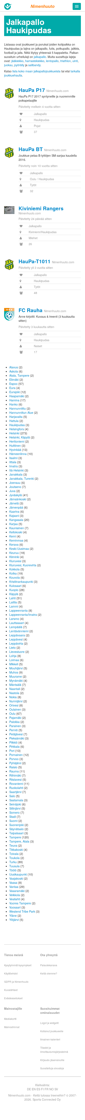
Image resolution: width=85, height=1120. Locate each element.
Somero (14, 812)
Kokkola (14, 569)
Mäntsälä (15, 685)
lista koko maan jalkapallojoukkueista (36, 71)
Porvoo (14, 759)
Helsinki (14, 433)
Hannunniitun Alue (21, 412)
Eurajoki (14, 392)
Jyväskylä (15, 495)
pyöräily (19, 65)
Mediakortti (10, 1018)
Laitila (13, 602)
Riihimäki (15, 775)
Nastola (14, 693)
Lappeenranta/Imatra (23, 614)
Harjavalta (15, 417)
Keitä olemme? (48, 973)
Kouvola (14, 577)
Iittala (12, 462)
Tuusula (14, 866)
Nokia (13, 697)
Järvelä (14, 503)
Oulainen (15, 709)
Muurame (15, 676)
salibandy (34, 65)
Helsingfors (16, 429)
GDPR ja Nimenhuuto (16, 981)
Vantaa (13, 887)
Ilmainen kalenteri (50, 1039)
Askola (13, 371)
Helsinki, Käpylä (19, 437)
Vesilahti (14, 899)
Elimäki (14, 379)
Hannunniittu (17, 408)
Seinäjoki (15, 804)
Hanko (13, 404)
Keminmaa (16, 540)
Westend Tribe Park (22, 911)
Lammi (13, 606)
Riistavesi (15, 779)
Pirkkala (14, 746)
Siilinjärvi (15, 808)
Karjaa (13, 524)
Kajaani (14, 516)
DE (29, 1089)
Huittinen (15, 445)
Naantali (14, 689)
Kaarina (14, 511)
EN (34, 1089)
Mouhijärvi (16, 668)
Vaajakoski (16, 878)
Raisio (13, 767)
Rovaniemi (16, 784)
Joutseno (15, 487)
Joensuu (14, 483)
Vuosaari (15, 907)
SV (56, 1089)
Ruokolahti (16, 788)
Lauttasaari (16, 623)
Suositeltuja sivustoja (52, 1068)
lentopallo (52, 61)
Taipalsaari (16, 833)
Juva (12, 491)
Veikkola (14, 895)
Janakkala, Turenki (21, 478)
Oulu (12, 713)
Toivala (14, 854)
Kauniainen (16, 528)
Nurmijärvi (15, 701)
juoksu (8, 65)
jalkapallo (40, 57)
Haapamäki (16, 396)
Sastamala (16, 800)
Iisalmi (13, 458)
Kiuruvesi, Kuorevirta (22, 565)
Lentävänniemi (18, 631)
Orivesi (13, 705)
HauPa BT (31, 149)
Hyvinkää (15, 450)
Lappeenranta (18, 610)
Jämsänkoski (17, 499)
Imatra (13, 466)
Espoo (13, 384)
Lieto (12, 647)
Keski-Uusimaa (19, 548)
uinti (75, 61)
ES (38, 1089)
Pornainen (16, 755)
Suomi (13, 821)
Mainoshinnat (11, 1027)
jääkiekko (17, 61)
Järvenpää (16, 507)
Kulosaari (15, 586)
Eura (12, 388)
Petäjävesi (16, 734)
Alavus (13, 367)
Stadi (12, 816)
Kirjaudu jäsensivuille (52, 1060)
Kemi (12, 536)
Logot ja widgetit (49, 1023)
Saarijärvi (15, 792)
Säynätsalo (16, 829)
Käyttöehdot (11, 973)
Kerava (14, 544)
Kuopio (13, 590)
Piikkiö (13, 742)
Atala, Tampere (19, 375)
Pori (11, 751)
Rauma (14, 771)
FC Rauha (30, 310)
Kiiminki (14, 557)
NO (51, 1089)
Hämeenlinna (18, 454)
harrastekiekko (34, 61)
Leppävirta (16, 643)
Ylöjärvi (14, 920)
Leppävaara (17, 635)
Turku (13, 862)
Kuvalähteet (11, 990)
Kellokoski (15, 532)
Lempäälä (15, 627)
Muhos (13, 672)
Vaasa (13, 882)
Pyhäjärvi (15, 763)
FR (46, 1089)
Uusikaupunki (18, 874)
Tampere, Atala (19, 841)
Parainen (15, 726)
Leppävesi (16, 639)
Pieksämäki (16, 738)
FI (42, 1089)
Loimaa (14, 660)
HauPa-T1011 (35, 261)
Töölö (13, 870)
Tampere (15, 837)
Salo (12, 796)
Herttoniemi (16, 441)
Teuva (13, 845)
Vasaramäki (17, 891)
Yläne (13, 915)
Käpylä (13, 594)
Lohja (13, 656)
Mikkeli (13, 664)
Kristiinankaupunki (21, 581)
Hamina (14, 400)
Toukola (14, 858)
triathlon (65, 61)
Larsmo (14, 619)
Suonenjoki (16, 825)
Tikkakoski (16, 849)
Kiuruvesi (15, 561)
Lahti (12, 598)
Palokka (14, 722)
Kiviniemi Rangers (41, 208)
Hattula (14, 421)
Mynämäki (16, 680)
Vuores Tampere (20, 903)
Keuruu (14, 553)
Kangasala (16, 520)
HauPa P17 (32, 90)
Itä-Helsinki (16, 470)
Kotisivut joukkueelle (51, 1031)
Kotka (13, 573)
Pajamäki (15, 718)
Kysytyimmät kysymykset (17, 965)
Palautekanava (48, 965)
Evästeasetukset (13, 998)
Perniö (13, 730)
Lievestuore (17, 652)
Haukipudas (17, 425)
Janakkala (15, 474)
